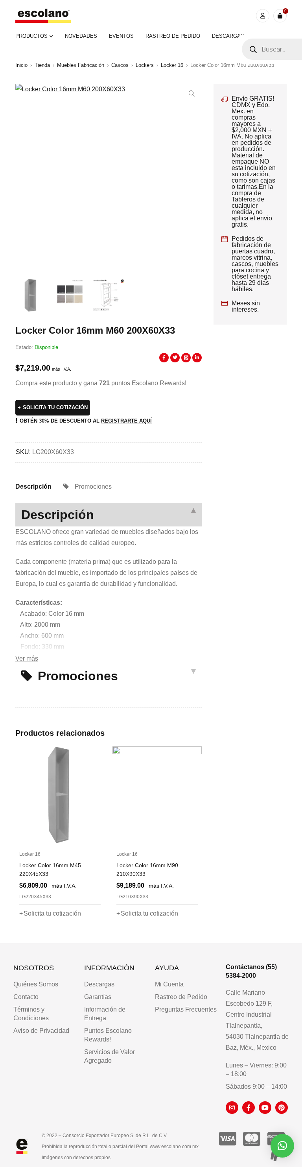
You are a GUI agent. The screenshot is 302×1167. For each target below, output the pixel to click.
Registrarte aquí (126, 421)
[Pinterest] (281, 1107)
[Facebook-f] (248, 1107)
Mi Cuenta (169, 984)
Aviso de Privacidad (41, 1030)
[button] (192, 94)
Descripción (33, 486)
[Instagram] (232, 1107)
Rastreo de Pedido (181, 996)
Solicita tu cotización (55, 407)
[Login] (262, 15)
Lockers (145, 65)
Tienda (42, 65)
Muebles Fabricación (80, 65)
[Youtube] (265, 1107)
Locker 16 (172, 65)
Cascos (120, 65)
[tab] (33, 486)
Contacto (26, 996)
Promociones (93, 486)
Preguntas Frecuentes (186, 1009)
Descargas (99, 984)
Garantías (97, 996)
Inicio (21, 65)
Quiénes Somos (35, 984)
